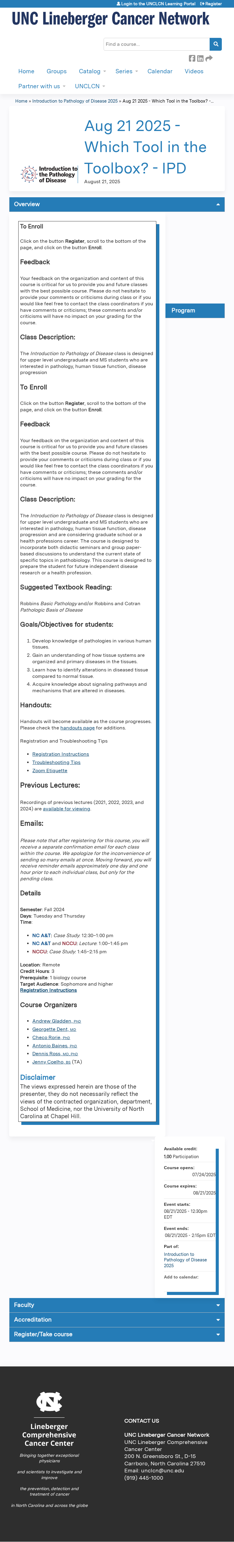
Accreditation (32, 1319)
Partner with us (39, 86)
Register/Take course (43, 1334)
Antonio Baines (49, 1046)
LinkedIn (200, 57)
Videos (194, 71)
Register (213, 4)
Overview (27, 204)
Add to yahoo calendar (195, 1284)
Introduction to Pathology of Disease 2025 (75, 101)
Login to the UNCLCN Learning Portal (158, 4)
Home (26, 71)
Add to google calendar (187, 1284)
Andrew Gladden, (56, 1021)
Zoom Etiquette (49, 770)
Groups (57, 71)
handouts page (77, 728)
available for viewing (66, 809)
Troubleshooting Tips (56, 762)
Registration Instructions (60, 754)
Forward (208, 57)
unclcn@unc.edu (162, 1470)
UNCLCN (87, 86)
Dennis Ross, (55, 1053)
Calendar (159, 71)
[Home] (111, 20)
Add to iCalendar (203, 1284)
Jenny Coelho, (51, 1062)
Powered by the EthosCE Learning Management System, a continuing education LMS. (203, 1531)
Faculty (24, 1304)
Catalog (90, 71)
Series (124, 71)
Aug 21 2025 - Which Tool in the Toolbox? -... (168, 101)
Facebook (192, 57)
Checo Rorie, (51, 1037)
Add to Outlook (211, 1284)
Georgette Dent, (54, 1029)
